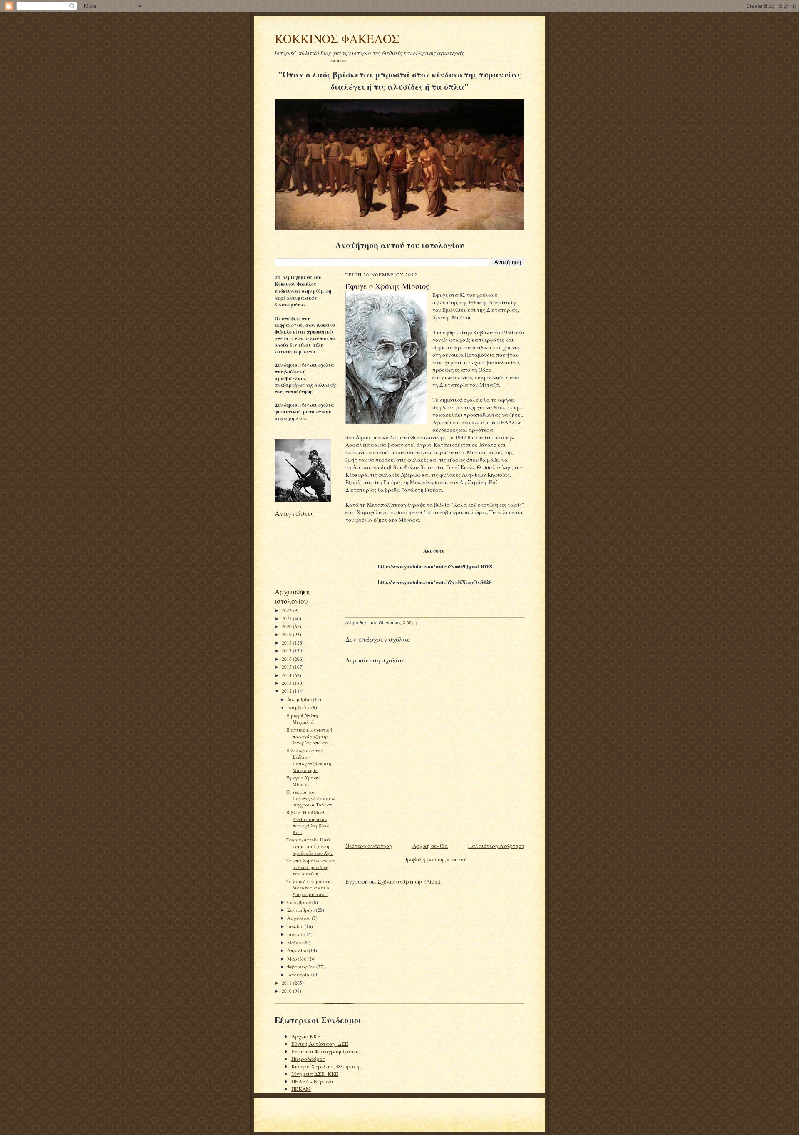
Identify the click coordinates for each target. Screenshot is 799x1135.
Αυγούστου (299, 918)
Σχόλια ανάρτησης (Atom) (408, 881)
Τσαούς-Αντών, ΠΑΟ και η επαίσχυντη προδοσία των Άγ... (309, 846)
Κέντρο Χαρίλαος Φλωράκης (326, 1066)
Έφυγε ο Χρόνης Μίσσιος (303, 780)
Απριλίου (298, 950)
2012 (287, 691)
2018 (287, 643)
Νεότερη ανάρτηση (368, 845)
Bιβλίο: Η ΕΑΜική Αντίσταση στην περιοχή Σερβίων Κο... (307, 822)
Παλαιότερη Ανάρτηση (496, 845)
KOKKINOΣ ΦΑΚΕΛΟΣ (337, 38)
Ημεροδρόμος (308, 1059)
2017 (287, 650)
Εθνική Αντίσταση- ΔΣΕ (319, 1044)
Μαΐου (294, 942)
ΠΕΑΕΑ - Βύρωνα (312, 1081)
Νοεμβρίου (299, 707)
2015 (287, 667)
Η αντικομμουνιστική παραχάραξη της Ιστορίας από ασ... (309, 736)
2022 (287, 610)
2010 (287, 991)
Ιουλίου (296, 926)
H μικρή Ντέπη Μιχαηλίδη (302, 718)
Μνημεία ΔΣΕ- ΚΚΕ (314, 1074)
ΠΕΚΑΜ (301, 1089)
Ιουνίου (295, 934)
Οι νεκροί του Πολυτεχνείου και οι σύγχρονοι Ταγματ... (311, 798)
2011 (287, 983)
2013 (287, 683)
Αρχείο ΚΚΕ (305, 1036)
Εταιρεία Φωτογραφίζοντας (325, 1051)
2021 (287, 618)
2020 (287, 626)
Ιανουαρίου (300, 974)
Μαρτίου (297, 959)
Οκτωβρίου (299, 902)
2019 (287, 634)
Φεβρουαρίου (301, 966)
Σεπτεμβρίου (301, 910)
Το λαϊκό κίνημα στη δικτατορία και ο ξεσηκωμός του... (308, 887)
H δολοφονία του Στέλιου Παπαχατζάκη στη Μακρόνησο (308, 760)
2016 (287, 659)
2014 (287, 675)
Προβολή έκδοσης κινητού (434, 859)
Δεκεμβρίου (300, 699)
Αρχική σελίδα (430, 845)
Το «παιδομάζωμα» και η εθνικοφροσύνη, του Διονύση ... (311, 866)
